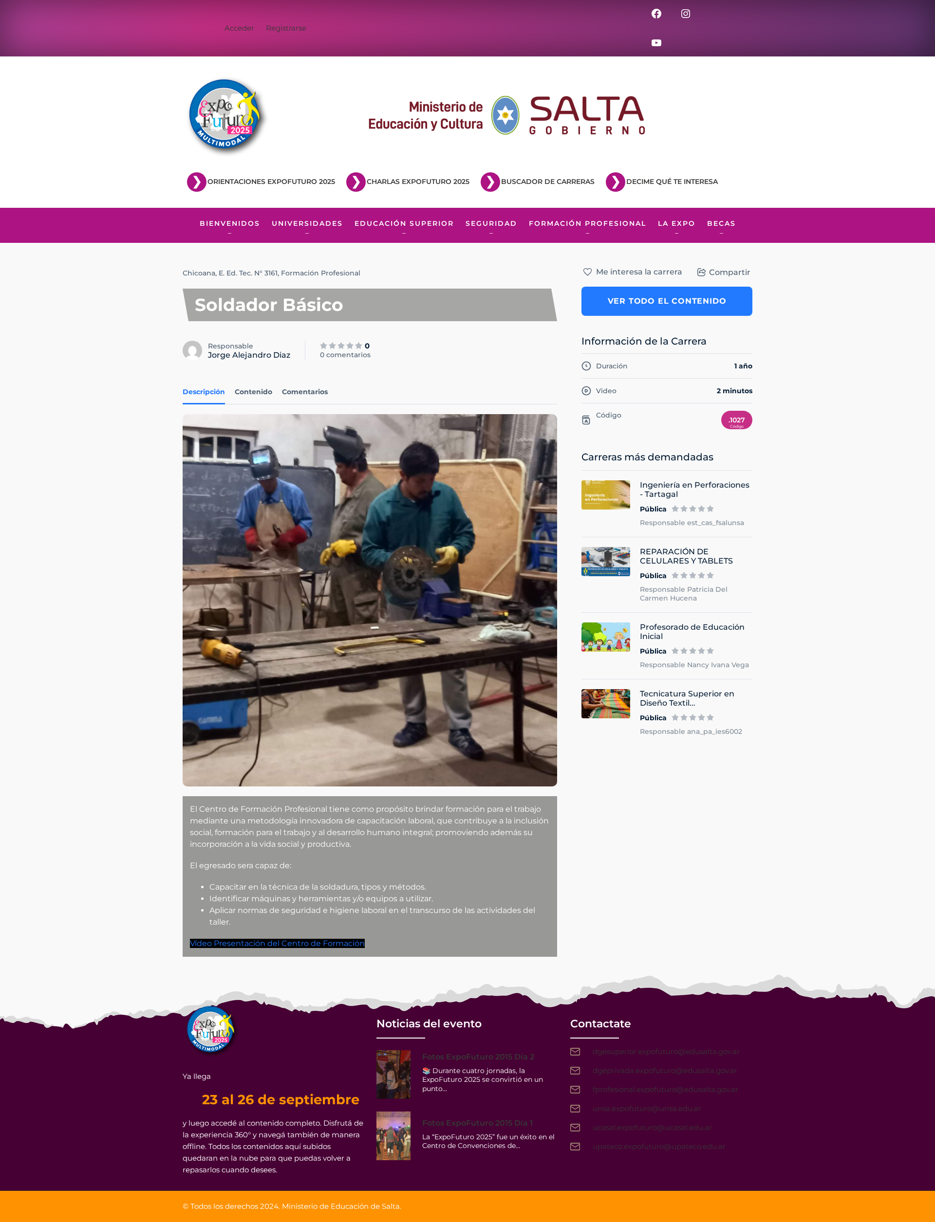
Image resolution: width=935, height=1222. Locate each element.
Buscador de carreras (548, 181)
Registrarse (286, 28)
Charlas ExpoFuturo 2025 (418, 181)
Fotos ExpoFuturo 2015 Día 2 (478, 1056)
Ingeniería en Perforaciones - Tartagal (694, 489)
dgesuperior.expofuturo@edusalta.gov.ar (666, 1051)
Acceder (239, 28)
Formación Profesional (320, 273)
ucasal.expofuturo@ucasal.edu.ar (652, 1127)
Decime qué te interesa (672, 181)
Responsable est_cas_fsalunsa (692, 522)
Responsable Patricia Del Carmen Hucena (684, 593)
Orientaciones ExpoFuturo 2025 (271, 181)
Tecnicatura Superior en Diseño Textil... (687, 698)
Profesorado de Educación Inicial (692, 631)
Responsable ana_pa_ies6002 (691, 731)
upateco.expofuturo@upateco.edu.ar (659, 1146)
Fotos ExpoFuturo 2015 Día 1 (477, 1123)
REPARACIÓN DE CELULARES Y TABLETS (686, 556)
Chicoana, (200, 273)
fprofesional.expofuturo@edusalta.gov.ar (665, 1089)
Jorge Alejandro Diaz (249, 355)
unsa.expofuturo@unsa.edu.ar (647, 1108)
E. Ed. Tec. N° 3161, (249, 273)
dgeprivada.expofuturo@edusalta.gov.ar (665, 1070)
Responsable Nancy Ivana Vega (694, 664)
